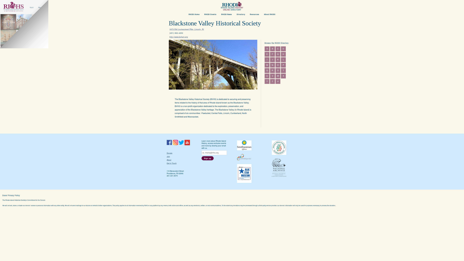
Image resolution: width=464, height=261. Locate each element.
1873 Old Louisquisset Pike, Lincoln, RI (186, 29)
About (169, 160)
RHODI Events (210, 14)
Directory (241, 14)
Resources (254, 14)
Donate (169, 153)
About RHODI (269, 14)
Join (168, 156)
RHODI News (226, 14)
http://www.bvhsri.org (178, 37)
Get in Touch (172, 163)
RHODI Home (194, 14)
